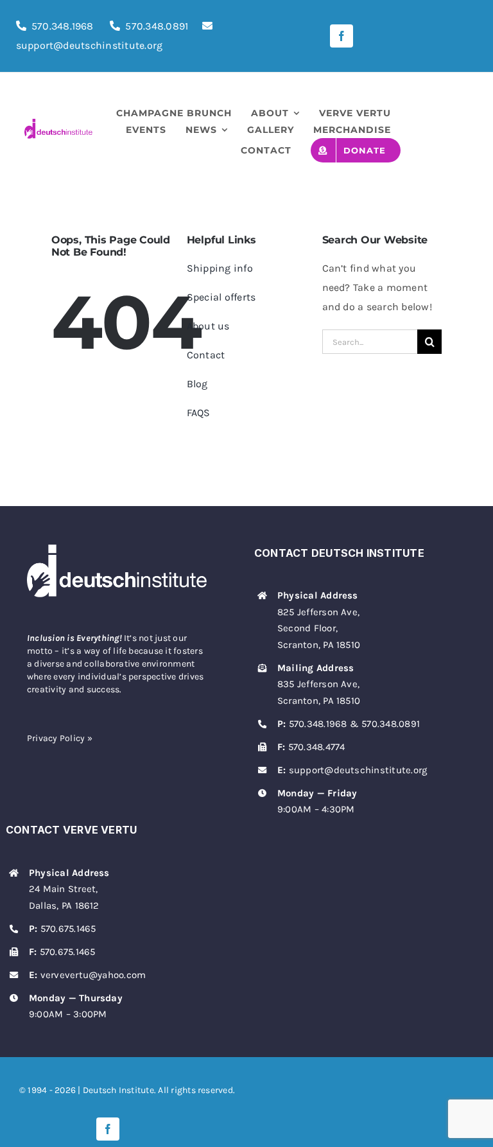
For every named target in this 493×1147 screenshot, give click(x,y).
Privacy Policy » (59, 738)
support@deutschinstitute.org (358, 770)
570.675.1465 (68, 928)
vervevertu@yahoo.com (93, 975)
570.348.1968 (62, 26)
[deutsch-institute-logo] (58, 124)
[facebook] (341, 36)
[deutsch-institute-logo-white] (117, 549)
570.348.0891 (156, 26)
